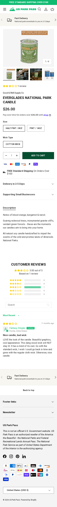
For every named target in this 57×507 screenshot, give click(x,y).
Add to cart (38, 155)
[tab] (9, 208)
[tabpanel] (28, 231)
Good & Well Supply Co (13, 93)
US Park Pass (14, 500)
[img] (10, 323)
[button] (10, 86)
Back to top (28, 390)
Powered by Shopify (28, 500)
